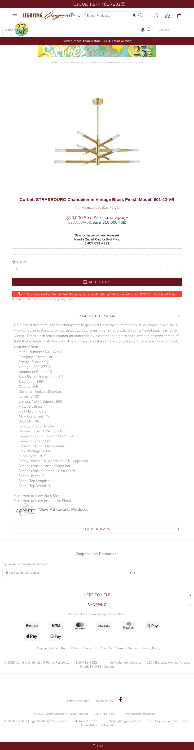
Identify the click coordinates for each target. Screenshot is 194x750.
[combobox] (115, 16)
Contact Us (89, 648)
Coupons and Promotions (97, 553)
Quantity (19, 262)
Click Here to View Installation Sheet (42, 500)
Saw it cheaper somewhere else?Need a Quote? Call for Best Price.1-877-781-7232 (97, 240)
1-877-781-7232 (104, 714)
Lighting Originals (52, 15)
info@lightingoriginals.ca (124, 663)
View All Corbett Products (63, 509)
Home (54, 62)
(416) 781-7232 (85, 663)
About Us (106, 648)
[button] (134, 16)
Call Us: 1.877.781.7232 (97, 4)
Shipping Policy (64, 299)
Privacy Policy (150, 648)
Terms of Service (127, 648)
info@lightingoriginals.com (140, 714)
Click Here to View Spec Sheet (38, 495)
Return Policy (70, 648)
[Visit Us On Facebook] (120, 700)
